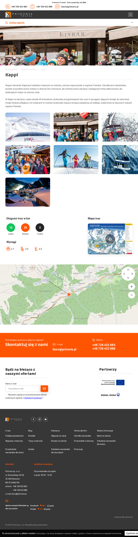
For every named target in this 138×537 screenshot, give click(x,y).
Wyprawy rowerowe (14, 441)
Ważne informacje (105, 431)
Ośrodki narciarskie (82, 436)
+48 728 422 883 (19, 7)
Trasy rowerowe (35, 441)
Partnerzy (55, 431)
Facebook (42, 506)
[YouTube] (45, 419)
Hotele (31, 449)
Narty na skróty (104, 436)
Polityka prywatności (14, 436)
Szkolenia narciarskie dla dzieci (106, 442)
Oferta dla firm (80, 431)
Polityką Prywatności (33, 398)
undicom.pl (128, 517)
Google (40, 509)
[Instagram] (39, 419)
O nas (8, 431)
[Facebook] (33, 419)
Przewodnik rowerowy (84, 441)
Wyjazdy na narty (58, 436)
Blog (30, 431)
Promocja (78, 449)
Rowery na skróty (59, 441)
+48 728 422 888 (44, 7)
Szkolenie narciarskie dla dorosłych (60, 451)
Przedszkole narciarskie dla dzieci (14, 451)
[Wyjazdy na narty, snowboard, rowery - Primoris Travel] (18, 14)
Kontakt (31, 436)
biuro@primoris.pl (69, 7)
